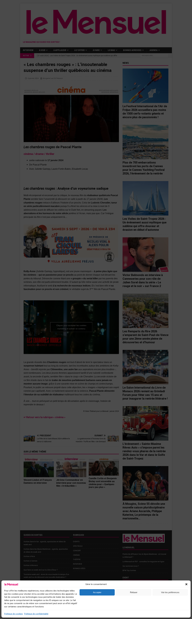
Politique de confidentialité (36, 614)
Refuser (133, 592)
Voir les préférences (170, 592)
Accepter (97, 592)
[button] (186, 584)
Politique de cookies (13, 614)
